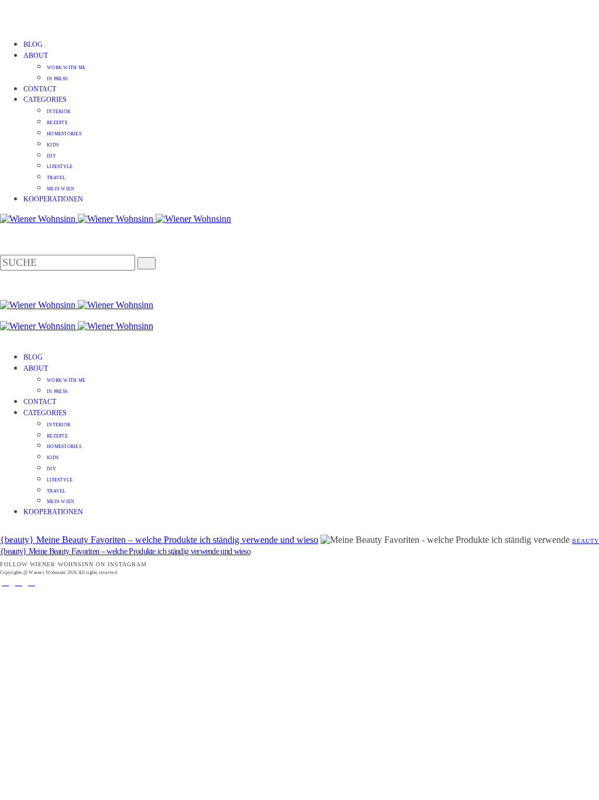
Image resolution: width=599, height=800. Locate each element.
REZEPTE (57, 122)
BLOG (33, 44)
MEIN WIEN (60, 189)
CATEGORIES (45, 99)
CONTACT (39, 89)
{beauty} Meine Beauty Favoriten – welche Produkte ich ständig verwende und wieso (159, 540)
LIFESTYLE (60, 166)
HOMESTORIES (64, 133)
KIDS (52, 145)
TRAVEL (56, 177)
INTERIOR (58, 111)
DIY (51, 156)
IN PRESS (57, 78)
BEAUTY (585, 541)
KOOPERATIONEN (53, 199)
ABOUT (35, 56)
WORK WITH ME (66, 67)
